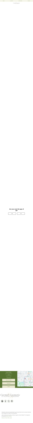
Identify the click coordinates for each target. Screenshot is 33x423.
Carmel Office (9, 372)
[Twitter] (8, 401)
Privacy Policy (7, 417)
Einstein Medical (9, 416)
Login (11, 417)
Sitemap (3, 417)
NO (20, 213)
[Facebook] (5, 401)
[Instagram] (12, 401)
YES (12, 213)
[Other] (2, 401)
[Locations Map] (25, 378)
